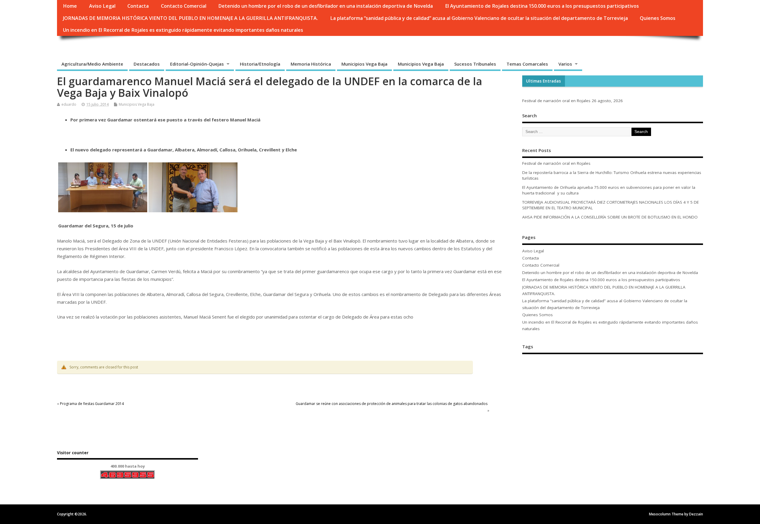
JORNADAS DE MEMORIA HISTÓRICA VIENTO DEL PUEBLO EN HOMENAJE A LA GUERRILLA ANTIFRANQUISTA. (190, 18)
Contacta (138, 6)
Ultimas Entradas (543, 81)
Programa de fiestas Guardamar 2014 (92, 403)
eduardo (68, 104)
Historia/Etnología (260, 64)
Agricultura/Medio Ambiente (92, 64)
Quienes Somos (657, 18)
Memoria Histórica (311, 64)
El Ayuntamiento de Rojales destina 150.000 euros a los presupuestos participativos (542, 6)
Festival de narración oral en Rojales (556, 100)
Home (70, 6)
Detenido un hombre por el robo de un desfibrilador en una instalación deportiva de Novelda (325, 6)
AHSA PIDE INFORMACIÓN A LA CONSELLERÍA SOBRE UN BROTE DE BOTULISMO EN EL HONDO (610, 217)
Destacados (147, 64)
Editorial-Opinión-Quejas (197, 64)
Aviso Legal (102, 6)
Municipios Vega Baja (364, 64)
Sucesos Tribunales (475, 64)
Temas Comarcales (527, 64)
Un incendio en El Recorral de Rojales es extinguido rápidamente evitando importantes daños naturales (183, 30)
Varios (565, 64)
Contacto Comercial (183, 6)
